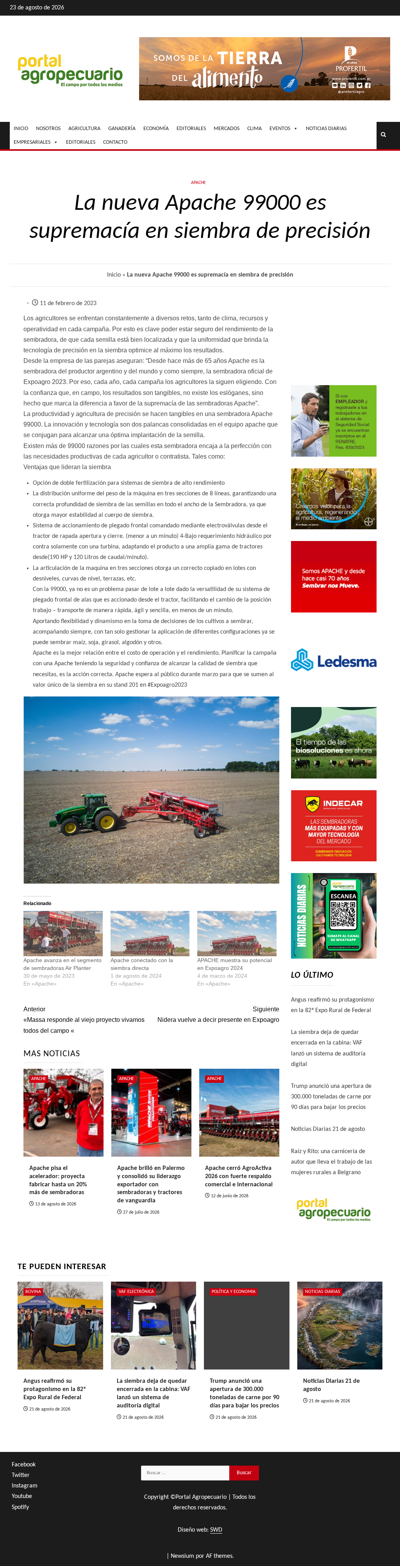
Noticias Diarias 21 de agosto (328, 1129)
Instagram (25, 1486)
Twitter (21, 1475)
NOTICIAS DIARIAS (326, 129)
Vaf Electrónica (136, 1291)
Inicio (114, 275)
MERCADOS (226, 129)
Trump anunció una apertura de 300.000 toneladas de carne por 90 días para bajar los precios (331, 1097)
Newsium (182, 1556)
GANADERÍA (122, 129)
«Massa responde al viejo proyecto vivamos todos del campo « (84, 1020)
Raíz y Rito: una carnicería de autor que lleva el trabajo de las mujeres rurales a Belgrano (331, 1162)
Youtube (22, 1496)
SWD (216, 1530)
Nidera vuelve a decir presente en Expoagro (218, 1014)
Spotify (20, 1507)
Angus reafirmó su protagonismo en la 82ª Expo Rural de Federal (54, 1389)
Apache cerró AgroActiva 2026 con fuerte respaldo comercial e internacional (239, 1176)
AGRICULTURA (84, 129)
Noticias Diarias (322, 1291)
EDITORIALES (191, 129)
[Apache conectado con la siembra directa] (150, 933)
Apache (198, 182)
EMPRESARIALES (32, 142)
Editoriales (80, 142)
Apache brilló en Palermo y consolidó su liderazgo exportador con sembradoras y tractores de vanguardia (151, 1184)
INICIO (21, 129)
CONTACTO (115, 142)
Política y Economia (233, 1291)
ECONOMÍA (156, 129)
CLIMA (254, 129)
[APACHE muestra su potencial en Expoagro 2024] (237, 933)
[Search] (383, 135)
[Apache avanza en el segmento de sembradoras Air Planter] (63, 933)
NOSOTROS (48, 129)
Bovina (33, 1291)
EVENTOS (280, 129)
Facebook (24, 1465)
